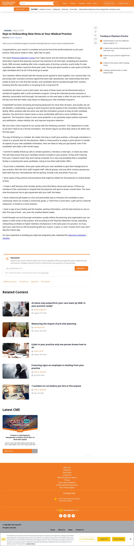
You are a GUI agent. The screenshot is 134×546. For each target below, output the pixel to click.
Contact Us (67, 475)
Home (52, 530)
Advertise (67, 470)
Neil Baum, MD (39, 327)
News (70, 530)
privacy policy (45, 273)
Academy (82, 3)
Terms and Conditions (67, 482)
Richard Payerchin (40, 310)
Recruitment (45, 282)
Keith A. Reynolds (40, 372)
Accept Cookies (118, 539)
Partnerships (73, 9)
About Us (67, 467)
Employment (56, 9)
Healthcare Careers (45, 9)
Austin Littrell (38, 351)
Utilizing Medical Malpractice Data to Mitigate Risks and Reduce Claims (99, 9)
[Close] (130, 539)
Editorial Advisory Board (67, 477)
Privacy (67, 480)
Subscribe (80, 268)
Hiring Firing (23, 282)
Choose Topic (20, 9)
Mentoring (65, 9)
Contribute (67, 472)
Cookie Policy (30, 544)
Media (73, 3)
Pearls (89, 3)
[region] (67, 539)
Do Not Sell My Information (67, 485)
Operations (35, 282)
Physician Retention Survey (23, 58)
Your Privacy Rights (67, 487)
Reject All (103, 539)
